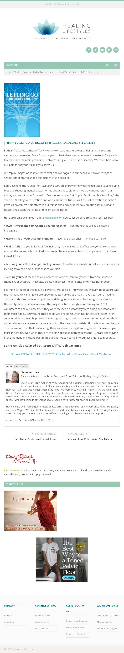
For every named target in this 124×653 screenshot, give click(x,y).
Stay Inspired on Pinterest (108, 615)
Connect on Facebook (75, 634)
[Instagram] (116, 50)
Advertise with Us (61, 4)
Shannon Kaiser (31, 372)
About (48, 4)
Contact (75, 4)
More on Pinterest (105, 622)
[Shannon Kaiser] (12, 382)
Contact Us (9, 622)
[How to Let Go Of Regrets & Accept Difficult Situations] (62, 110)
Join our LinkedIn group (76, 621)
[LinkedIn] (109, 50)
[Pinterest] (102, 50)
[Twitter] (95, 50)
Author (9, 366)
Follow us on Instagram (107, 628)
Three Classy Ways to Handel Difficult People (35, 439)
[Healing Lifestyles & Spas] (62, 28)
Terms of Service (42, 622)
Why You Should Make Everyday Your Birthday (90, 439)
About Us (8, 615)
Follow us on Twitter (75, 627)
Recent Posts (21, 366)
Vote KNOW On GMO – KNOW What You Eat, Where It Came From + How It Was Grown (63, 354)
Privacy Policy (41, 628)
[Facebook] (89, 50)
